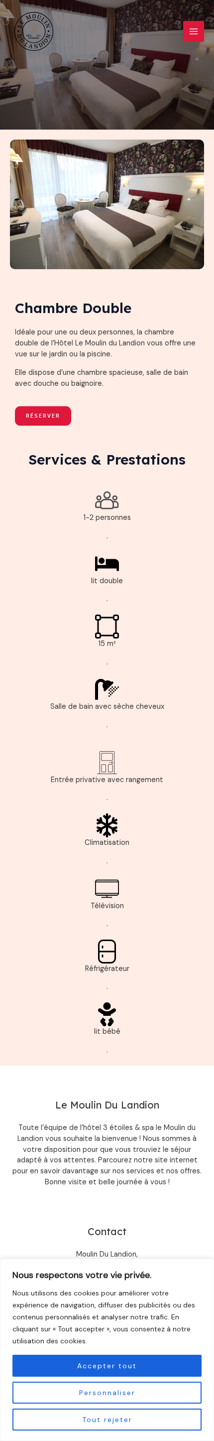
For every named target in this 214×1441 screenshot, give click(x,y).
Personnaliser (107, 1392)
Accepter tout (107, 1365)
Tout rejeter (107, 1419)
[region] (107, 1350)
